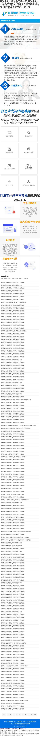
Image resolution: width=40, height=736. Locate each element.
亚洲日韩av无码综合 (20, 733)
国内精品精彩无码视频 (31, 733)
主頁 (13, 278)
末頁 (35, 714)
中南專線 (25, 278)
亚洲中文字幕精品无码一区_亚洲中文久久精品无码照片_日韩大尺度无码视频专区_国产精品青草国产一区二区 (19, 4)
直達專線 (18, 278)
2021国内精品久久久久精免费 (7, 733)
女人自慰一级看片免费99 (16, 735)
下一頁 (30, 714)
